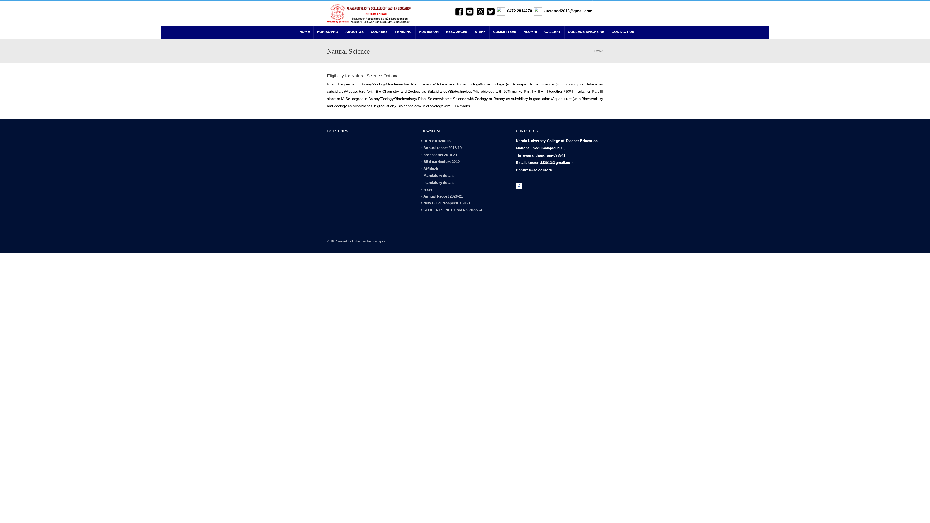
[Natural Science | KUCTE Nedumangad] (369, 13)
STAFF (480, 32)
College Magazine (586, 32)
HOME (305, 32)
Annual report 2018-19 (442, 148)
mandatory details (438, 182)
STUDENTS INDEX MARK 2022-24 (452, 210)
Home (598, 50)
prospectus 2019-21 (440, 155)
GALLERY (552, 32)
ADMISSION (429, 32)
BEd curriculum (437, 141)
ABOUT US (354, 32)
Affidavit (430, 168)
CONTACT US (623, 32)
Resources (456, 32)
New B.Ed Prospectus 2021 (446, 203)
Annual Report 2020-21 (443, 196)
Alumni (530, 32)
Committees (504, 32)
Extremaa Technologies (368, 241)
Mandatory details (438, 175)
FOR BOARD (327, 32)
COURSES (379, 32)
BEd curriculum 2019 (441, 162)
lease (427, 189)
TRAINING (403, 32)
